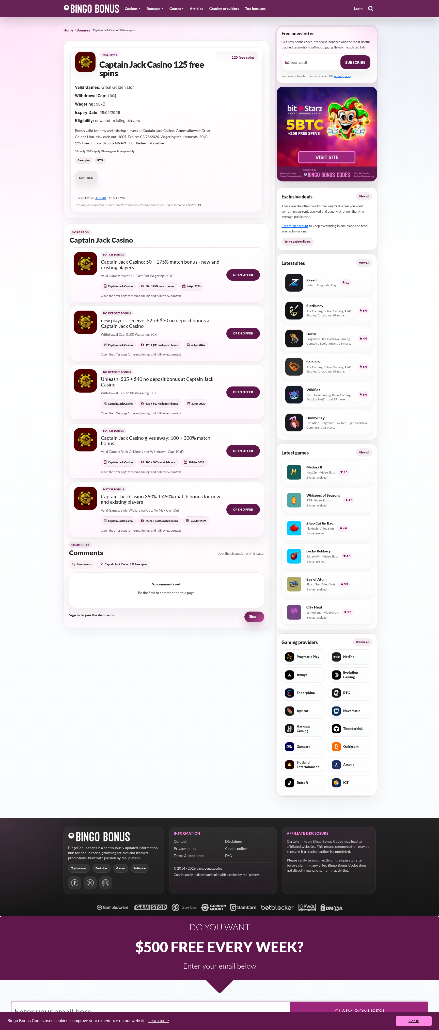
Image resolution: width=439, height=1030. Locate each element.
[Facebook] (74, 882)
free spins (84, 160)
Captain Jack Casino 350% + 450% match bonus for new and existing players (160, 499)
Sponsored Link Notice (181, 205)
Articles (196, 8)
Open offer (243, 275)
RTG (100, 160)
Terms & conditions (189, 855)
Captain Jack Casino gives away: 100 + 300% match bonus (155, 440)
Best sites (101, 868)
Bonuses (83, 30)
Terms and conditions (298, 241)
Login (358, 8)
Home (68, 30)
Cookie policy (236, 848)
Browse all (362, 642)
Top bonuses (255, 8)
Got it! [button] (414, 1021)
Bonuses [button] (153, 8)
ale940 (100, 198)
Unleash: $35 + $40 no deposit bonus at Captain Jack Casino (157, 381)
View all (364, 196)
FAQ (228, 855)
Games (120, 868)
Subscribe (355, 62)
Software (140, 868)
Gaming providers (224, 8)
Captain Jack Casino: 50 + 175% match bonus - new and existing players (160, 264)
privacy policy (342, 76)
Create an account (294, 226)
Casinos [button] (131, 8)
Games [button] (175, 8)
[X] (90, 882)
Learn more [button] (158, 1021)
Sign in (254, 616)
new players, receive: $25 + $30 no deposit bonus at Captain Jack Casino (156, 323)
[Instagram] (105, 882)
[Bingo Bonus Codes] (91, 8)
